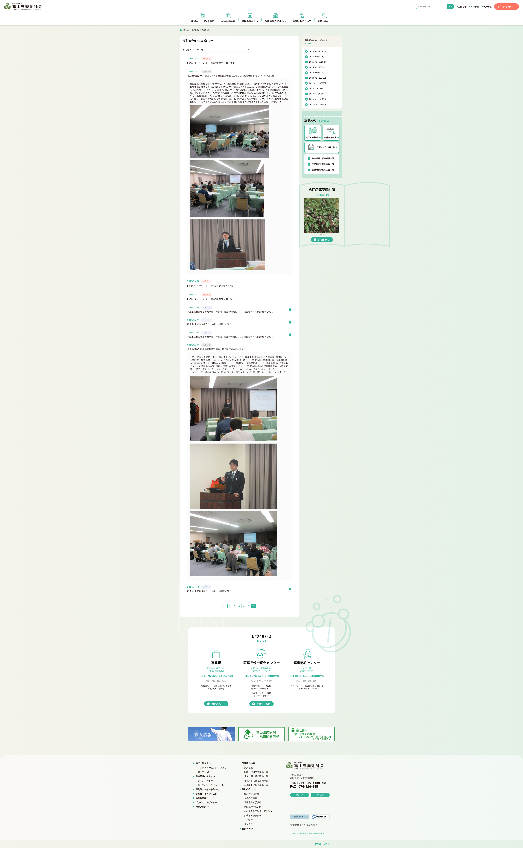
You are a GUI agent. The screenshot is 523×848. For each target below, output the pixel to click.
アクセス (299, 795)
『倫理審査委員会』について (258, 802)
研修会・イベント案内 (206, 793)
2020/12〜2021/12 (317, 88)
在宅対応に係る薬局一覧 (323, 164)
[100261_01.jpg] (229, 156)
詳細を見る (323, 239)
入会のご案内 (250, 798)
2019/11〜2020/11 (317, 94)
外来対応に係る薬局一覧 (323, 158)
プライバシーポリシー (206, 802)
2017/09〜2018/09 (317, 104)
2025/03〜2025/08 (318, 62)
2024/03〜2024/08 (318, 72)
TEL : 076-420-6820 (261, 676)
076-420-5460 (307, 676)
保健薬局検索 (248, 763)
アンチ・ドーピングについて (212, 767)
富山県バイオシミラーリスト (212, 785)
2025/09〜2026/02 (317, 56)
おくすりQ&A (204, 772)
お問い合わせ (218, 703)
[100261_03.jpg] (227, 269)
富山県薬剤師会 (23, 6)
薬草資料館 (201, 798)
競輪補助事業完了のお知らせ (302, 824)
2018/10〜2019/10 (317, 99)
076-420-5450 (216, 676)
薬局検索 (248, 767)
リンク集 (475, 6)
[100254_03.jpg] (233, 575)
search (453, 6)
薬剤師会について (250, 789)
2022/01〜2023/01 (317, 83)
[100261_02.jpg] (227, 216)
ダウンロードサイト (207, 780)
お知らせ (462, 6)
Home (185, 30)
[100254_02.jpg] (233, 507)
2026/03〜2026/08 (318, 51)
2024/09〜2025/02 (317, 67)
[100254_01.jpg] (233, 440)
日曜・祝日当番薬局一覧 (256, 772)
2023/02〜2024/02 (317, 78)
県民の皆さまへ (203, 763)
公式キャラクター (253, 815)
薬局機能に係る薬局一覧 (323, 170)
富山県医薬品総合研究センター (259, 811)
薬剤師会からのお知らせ (201, 30)
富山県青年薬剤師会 (254, 806)
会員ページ (247, 828)
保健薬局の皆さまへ (205, 776)
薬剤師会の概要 (251, 793)
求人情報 (487, 6)
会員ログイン (509, 6)
